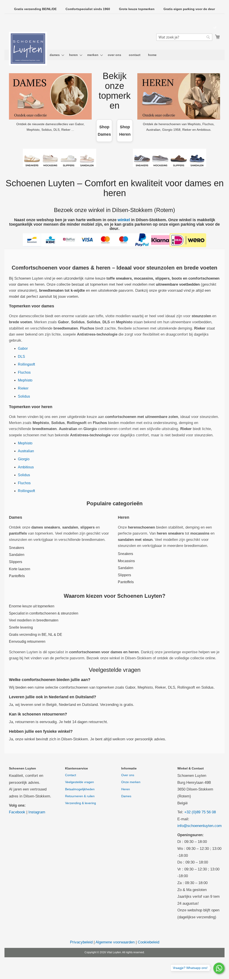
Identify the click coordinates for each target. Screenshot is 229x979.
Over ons (127, 775)
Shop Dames (104, 130)
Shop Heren (125, 130)
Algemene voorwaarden (115, 942)
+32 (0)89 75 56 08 (200, 812)
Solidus (24, 396)
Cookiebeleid (148, 942)
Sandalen (16, 555)
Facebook (17, 812)
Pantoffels (17, 576)
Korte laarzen (19, 569)
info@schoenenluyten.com (199, 826)
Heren (125, 789)
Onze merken (130, 782)
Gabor (23, 348)
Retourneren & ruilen (80, 796)
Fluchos (24, 372)
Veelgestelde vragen (79, 782)
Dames (126, 796)
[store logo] (28, 48)
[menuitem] (55, 55)
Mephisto (25, 380)
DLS (21, 356)
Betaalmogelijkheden (80, 789)
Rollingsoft (26, 364)
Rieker (23, 388)
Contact (70, 775)
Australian (26, 451)
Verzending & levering (80, 803)
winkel (124, 220)
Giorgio (24, 459)
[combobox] (184, 37)
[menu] (114, 55)
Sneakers (16, 548)
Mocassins (126, 561)
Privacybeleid (81, 942)
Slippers (15, 562)
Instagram (36, 812)
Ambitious (26, 467)
